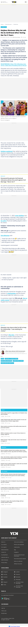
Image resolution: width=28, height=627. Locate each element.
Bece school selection (6, 360)
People (2, 443)
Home (2, 24)
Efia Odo (11, 335)
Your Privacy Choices (15, 626)
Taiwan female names (18, 360)
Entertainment (8, 24)
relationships (11, 293)
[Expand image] (27, 101)
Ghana (2, 436)
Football (2, 416)
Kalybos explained (7, 151)
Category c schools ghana (11, 358)
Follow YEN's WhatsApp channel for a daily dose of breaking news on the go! (14, 64)
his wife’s (4, 221)
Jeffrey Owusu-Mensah (16, 37)
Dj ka (2, 358)
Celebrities (15, 24)
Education (3, 429)
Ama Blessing (5, 235)
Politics (2, 484)
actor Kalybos (19, 215)
